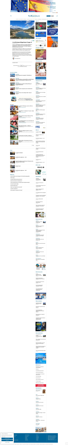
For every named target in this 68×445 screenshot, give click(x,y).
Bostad (31, 19)
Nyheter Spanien (17, 444)
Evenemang (39, 19)
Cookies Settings (7, 442)
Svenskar (28, 19)
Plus (49, 19)
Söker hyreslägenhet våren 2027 (16, 187)
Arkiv (47, 19)
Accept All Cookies (7, 438)
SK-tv (33, 19)
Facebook (37, 437)
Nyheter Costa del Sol (23, 444)
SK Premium (14, 436)
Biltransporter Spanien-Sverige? (16, 190)
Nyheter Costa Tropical (29, 444)
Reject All (7, 440)
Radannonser (44, 19)
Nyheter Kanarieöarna (49, 444)
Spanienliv (24, 19)
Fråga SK (36, 19)
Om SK (51, 19)
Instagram (37, 436)
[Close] (13, 434)
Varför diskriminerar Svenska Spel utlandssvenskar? (20, 182)
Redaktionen (26, 436)
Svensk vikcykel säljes (14, 183)
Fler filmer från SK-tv (39, 30)
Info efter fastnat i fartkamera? (16, 180)
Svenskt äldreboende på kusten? (16, 179)
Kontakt (26, 437)
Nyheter (17, 19)
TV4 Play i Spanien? (14, 188)
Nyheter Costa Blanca (36, 444)
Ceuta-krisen (21, 19)
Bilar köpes (12, 177)
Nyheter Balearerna (43, 444)
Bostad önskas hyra (14, 185)
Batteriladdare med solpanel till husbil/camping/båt (20, 176)
